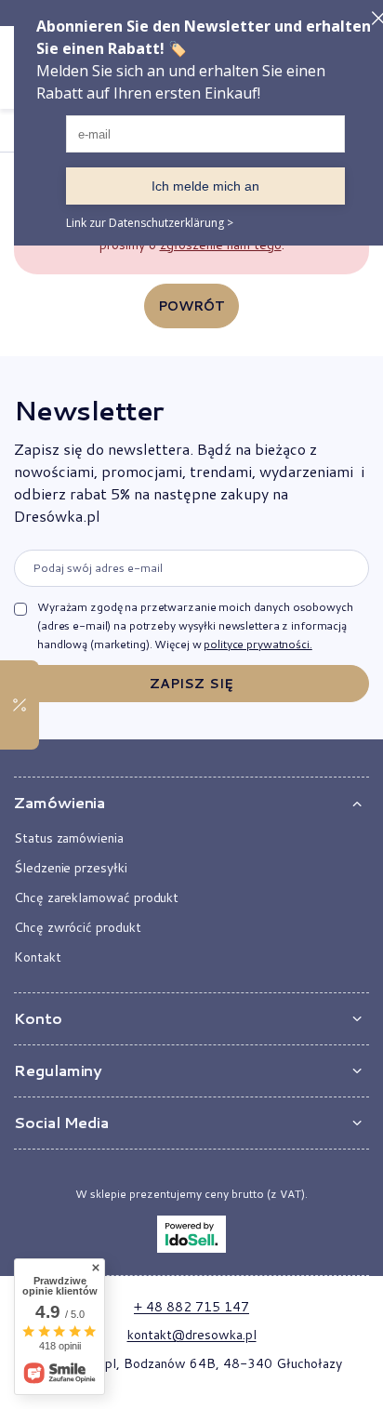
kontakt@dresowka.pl (192, 1334)
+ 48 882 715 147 (191, 1306)
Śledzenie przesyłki (70, 867)
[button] (191, 803)
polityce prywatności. (257, 644)
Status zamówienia (69, 838)
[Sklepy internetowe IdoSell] (191, 1234)
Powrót (192, 306)
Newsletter (88, 410)
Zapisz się (191, 683)
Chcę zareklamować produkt (96, 897)
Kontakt (37, 957)
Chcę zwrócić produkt (77, 927)
